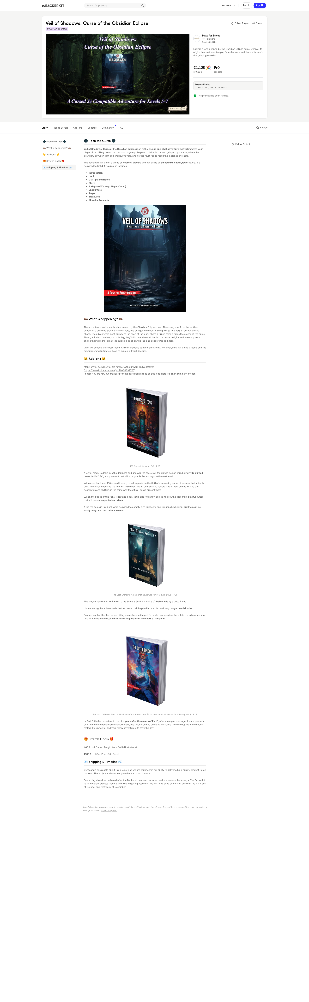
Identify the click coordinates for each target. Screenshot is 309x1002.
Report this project (109, 810)
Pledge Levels (60, 127)
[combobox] (115, 5)
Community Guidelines (150, 807)
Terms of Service (170, 807)
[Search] (142, 5)
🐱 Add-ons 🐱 (51, 154)
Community (108, 127)
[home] (53, 5)
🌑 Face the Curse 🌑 (54, 141)
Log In (246, 5)
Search (263, 127)
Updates (92, 127)
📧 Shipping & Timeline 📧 (57, 167)
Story (45, 127)
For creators (228, 5)
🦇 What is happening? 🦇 (57, 148)
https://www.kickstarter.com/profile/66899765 (109, 370)
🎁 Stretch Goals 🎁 (53, 161)
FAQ (121, 127)
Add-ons (77, 127)
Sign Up (259, 5)
